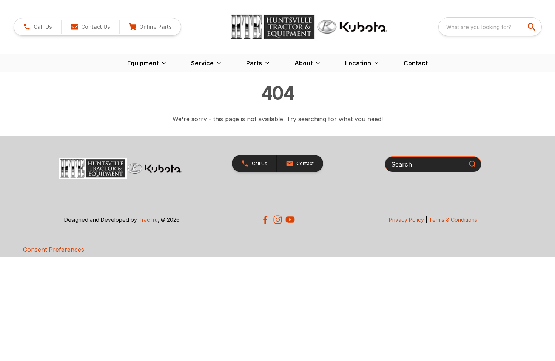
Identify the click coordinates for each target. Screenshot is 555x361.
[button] (37, 27)
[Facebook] (265, 220)
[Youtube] (290, 220)
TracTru (148, 219)
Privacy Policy (406, 219)
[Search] (472, 164)
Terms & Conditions (453, 219)
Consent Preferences (53, 249)
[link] (150, 27)
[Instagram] (277, 220)
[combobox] (490, 27)
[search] (532, 26)
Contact (416, 63)
